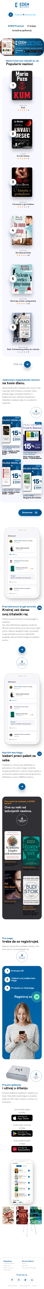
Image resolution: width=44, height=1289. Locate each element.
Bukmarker (25, 1265)
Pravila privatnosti (25, 1286)
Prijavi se (18, 15)
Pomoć (24, 1263)
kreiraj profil (30, 15)
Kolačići (34, 1286)
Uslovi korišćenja (12, 1286)
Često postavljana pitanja (29, 1268)
